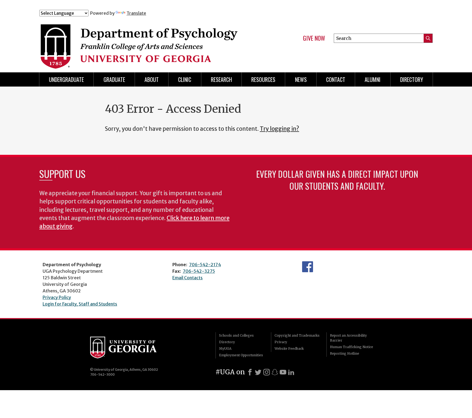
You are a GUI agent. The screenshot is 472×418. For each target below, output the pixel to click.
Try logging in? (279, 128)
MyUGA (225, 348)
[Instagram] (266, 372)
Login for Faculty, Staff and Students (80, 304)
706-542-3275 (199, 271)
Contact (335, 79)
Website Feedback (289, 348)
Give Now (314, 38)
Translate (136, 13)
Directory (227, 342)
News (301, 79)
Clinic (184, 79)
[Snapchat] (275, 372)
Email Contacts (187, 277)
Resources (263, 79)
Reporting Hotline (344, 353)
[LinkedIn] (291, 372)
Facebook (307, 266)
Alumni (372, 79)
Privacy (281, 342)
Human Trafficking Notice (351, 347)
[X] (258, 372)
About (151, 79)
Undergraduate (66, 79)
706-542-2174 (205, 264)
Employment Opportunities (241, 355)
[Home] (148, 40)
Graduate (114, 79)
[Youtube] (283, 372)
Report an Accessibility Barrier (348, 337)
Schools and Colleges (236, 335)
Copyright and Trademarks (297, 335)
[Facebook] (250, 372)
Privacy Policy (57, 297)
